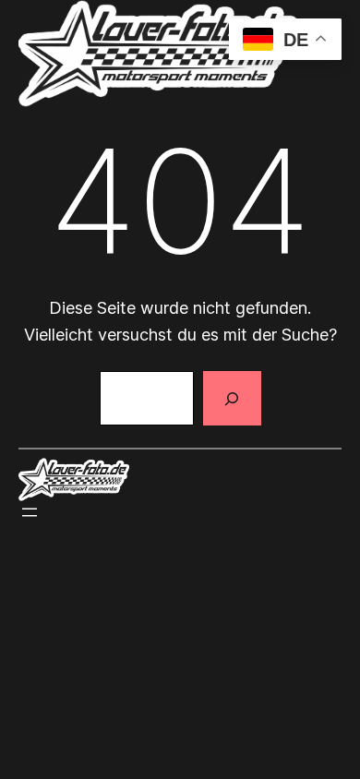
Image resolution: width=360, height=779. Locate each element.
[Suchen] (231, 398)
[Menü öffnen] (29, 512)
